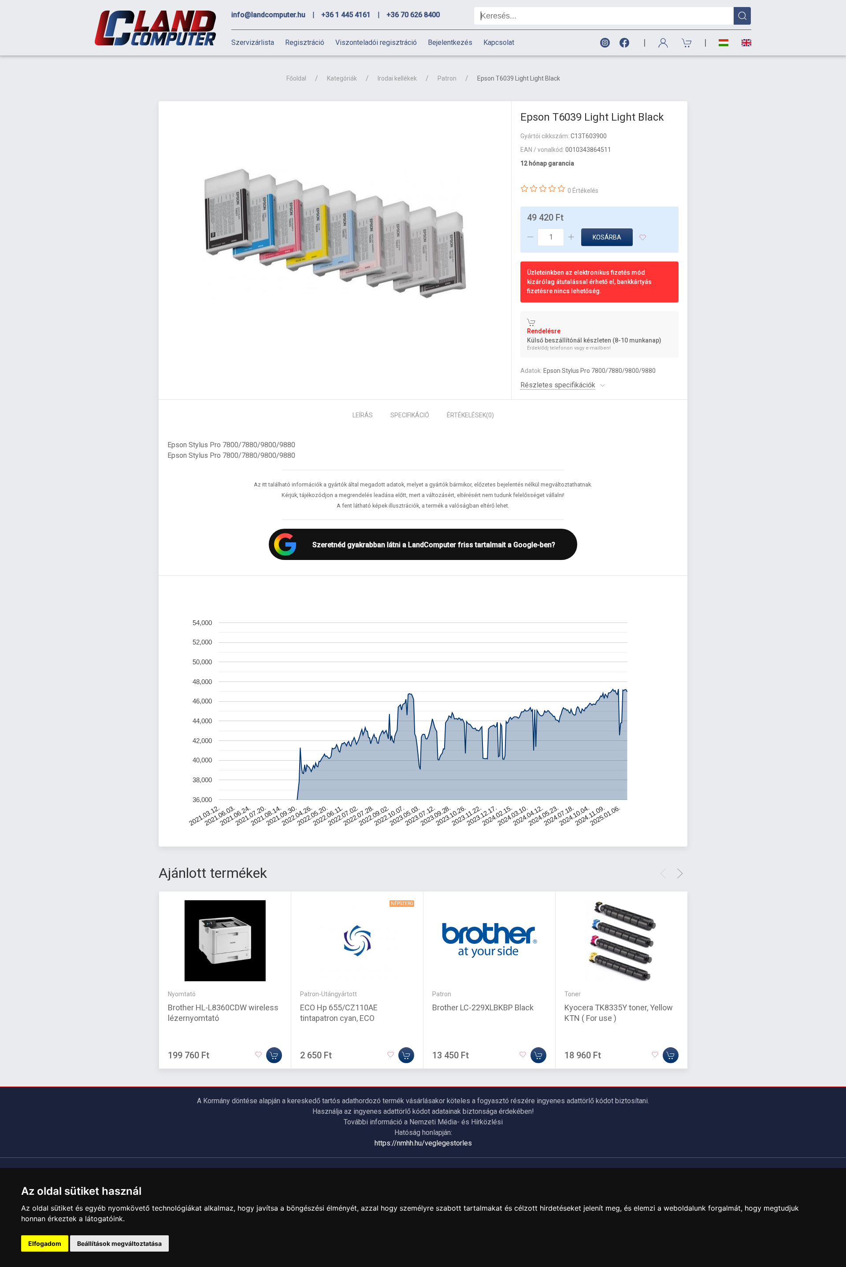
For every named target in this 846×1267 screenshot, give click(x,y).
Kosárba (607, 237)
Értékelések (470, 415)
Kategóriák (342, 78)
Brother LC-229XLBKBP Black (483, 1007)
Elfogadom (44, 1243)
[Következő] (679, 873)
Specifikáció (409, 415)
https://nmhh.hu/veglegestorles (423, 1143)
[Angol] (743, 42)
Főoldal (296, 78)
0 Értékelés (583, 190)
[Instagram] (604, 43)
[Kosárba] (274, 1055)
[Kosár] (687, 43)
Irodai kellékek (397, 78)
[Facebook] (626, 43)
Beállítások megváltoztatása (119, 1243)
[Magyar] (723, 43)
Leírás (362, 415)
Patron (447, 78)
